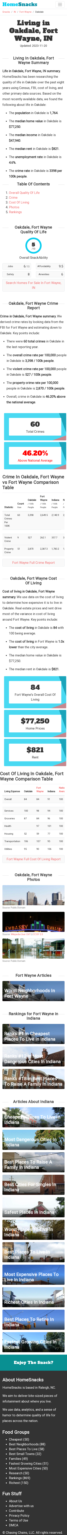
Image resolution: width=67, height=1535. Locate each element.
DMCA (13, 1525)
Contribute (16, 1511)
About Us (15, 1501)
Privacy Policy (19, 1515)
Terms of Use (18, 1520)
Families (15, 1459)
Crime (13, 197)
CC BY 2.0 (38, 934)
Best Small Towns (22, 1454)
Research (15, 1473)
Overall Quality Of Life (24, 193)
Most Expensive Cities (25, 1468)
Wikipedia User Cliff (21, 934)
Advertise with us (21, 1506)
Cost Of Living (19, 202)
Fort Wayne (26, 12)
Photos (14, 207)
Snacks (19, 4)
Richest (14, 1483)
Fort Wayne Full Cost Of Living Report (34, 859)
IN (15, 12)
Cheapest (15, 1439)
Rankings (15, 212)
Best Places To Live (23, 1449)
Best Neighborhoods (24, 1444)
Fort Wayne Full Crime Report (33, 563)
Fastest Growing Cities (25, 1463)
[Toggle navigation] (60, 4)
